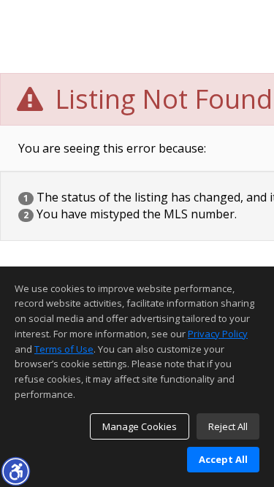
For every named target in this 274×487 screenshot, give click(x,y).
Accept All (223, 459)
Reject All (228, 426)
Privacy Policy (218, 333)
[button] (15, 471)
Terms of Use (64, 349)
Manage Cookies (139, 426)
